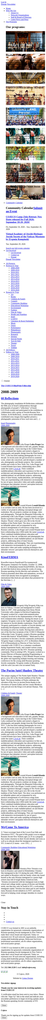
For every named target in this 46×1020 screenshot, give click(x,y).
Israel (13, 317)
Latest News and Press (19, 19)
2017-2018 (15, 286)
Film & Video (16, 312)
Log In (3, 2)
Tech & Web (16, 341)
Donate (4, 4)
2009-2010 (15, 270)
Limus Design (27, 978)
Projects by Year (12, 266)
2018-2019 (15, 288)
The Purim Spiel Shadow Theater (22, 670)
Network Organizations (20, 15)
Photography (16, 332)
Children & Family (18, 299)
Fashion (14, 310)
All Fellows (10, 350)
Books (13, 297)
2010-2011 (15, 272)
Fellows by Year (12, 352)
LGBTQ (14, 319)
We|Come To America (15, 827)
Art (12, 294)
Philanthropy (16, 330)
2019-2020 (15, 290)
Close (4, 1005)
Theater (14, 343)
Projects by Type (12, 292)
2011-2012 (15, 275)
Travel (13, 345)
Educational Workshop (19, 306)
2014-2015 (15, 281)
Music (13, 323)
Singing (14, 337)
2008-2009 (15, 268)
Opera (13, 325)
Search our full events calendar (18, 248)
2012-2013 (15, 277)
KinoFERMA (9, 557)
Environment (16, 308)
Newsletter (11, 4)
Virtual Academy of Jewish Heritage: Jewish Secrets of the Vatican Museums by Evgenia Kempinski (25, 237)
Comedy (14, 301)
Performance (16, 328)
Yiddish (14, 348)
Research (14, 334)
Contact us (15, 255)
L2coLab (16, 469)
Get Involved (16, 253)
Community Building (19, 303)
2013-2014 (15, 279)
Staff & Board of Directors (21, 17)
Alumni (7, 381)
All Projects (10, 263)
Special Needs (16, 339)
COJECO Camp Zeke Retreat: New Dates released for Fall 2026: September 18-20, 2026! (24, 219)
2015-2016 (15, 283)
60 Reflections (10, 398)
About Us (14, 13)
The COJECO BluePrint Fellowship (16, 386)
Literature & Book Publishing (22, 321)
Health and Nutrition (19, 314)
